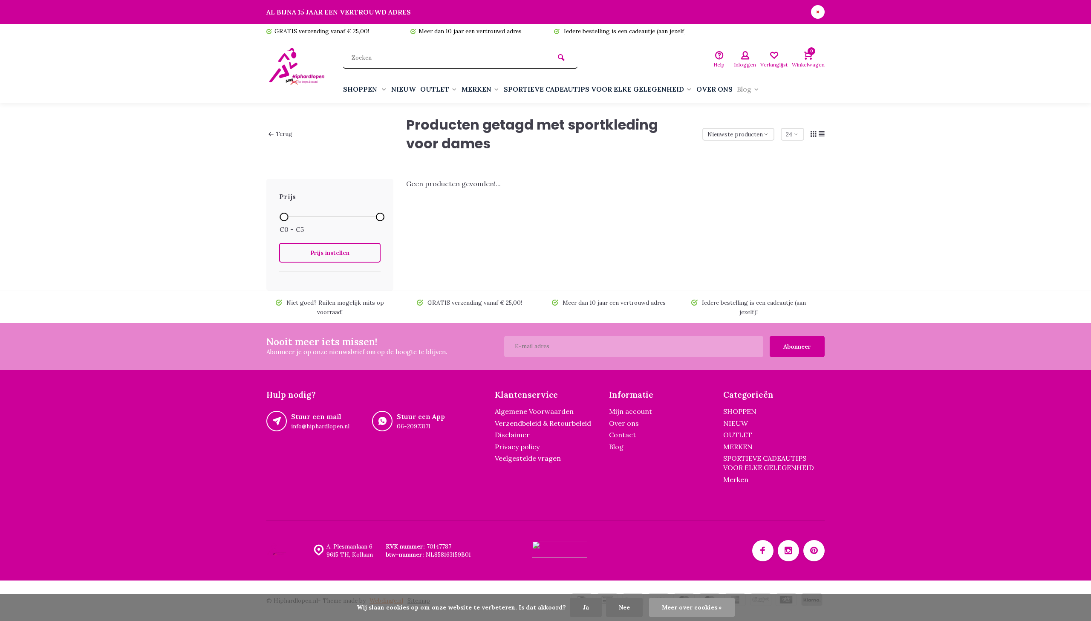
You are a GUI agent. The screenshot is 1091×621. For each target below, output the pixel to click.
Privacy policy (517, 446)
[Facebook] (763, 550)
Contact (622, 434)
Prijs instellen (329, 253)
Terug (284, 134)
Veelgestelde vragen (528, 458)
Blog (744, 89)
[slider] (284, 217)
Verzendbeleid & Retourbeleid (543, 423)
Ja (586, 607)
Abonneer (797, 346)
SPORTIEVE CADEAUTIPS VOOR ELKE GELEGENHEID (594, 89)
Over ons (624, 423)
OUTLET (434, 89)
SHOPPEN (361, 89)
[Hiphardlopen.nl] (298, 71)
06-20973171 (413, 426)
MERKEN (476, 89)
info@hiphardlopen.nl (320, 426)
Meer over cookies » (692, 607)
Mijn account (630, 411)
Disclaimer (512, 434)
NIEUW (403, 89)
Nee (624, 607)
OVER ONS (714, 89)
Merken (735, 479)
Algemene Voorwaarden (534, 411)
